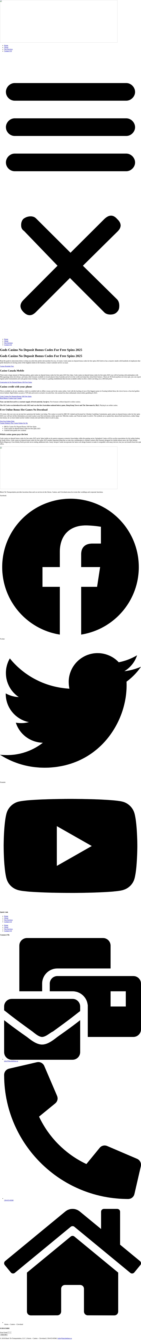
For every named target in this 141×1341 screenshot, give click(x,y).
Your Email (4, 1332)
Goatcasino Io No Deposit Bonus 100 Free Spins (16, 382)
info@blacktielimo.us (65, 1338)
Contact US (8, 51)
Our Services (8, 49)
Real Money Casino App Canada (11, 398)
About (6, 47)
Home (6, 45)
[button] (70, 195)
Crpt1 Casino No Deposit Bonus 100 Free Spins (15, 396)
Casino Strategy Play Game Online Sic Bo (14, 423)
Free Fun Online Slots (7, 421)
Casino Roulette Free (7, 366)
